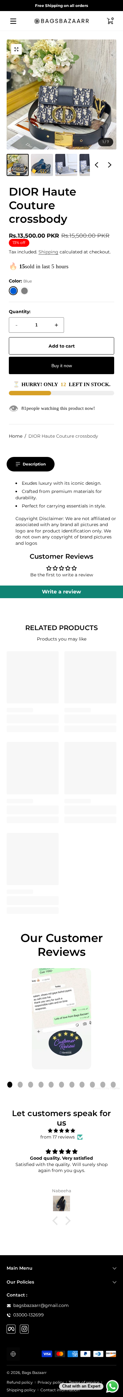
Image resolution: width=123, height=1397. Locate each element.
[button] (109, 21)
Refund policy (20, 1382)
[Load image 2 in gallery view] (42, 165)
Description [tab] (34, 464)
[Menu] (13, 21)
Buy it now (61, 365)
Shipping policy (21, 1390)
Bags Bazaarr (34, 1372)
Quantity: (20, 311)
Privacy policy (51, 1382)
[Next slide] (109, 165)
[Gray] (24, 291)
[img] (61, 1130)
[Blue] (13, 291)
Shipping (48, 252)
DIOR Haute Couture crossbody (63, 436)
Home (15, 436)
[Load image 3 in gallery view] (66, 165)
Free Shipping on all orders (61, 5)
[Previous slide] (96, 165)
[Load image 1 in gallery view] (18, 165)
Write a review (61, 592)
